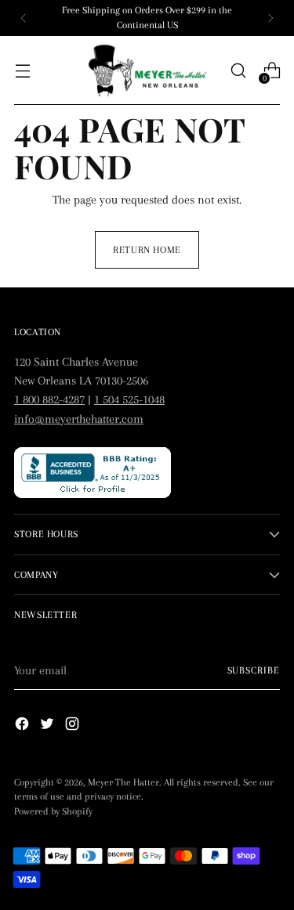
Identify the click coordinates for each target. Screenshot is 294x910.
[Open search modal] (238, 71)
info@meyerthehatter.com (78, 419)
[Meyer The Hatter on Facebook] (23, 726)
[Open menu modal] (22, 71)
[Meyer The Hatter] (147, 70)
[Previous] (23, 18)
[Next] (270, 18)
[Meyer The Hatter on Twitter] (48, 726)
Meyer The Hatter (123, 782)
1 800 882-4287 (49, 399)
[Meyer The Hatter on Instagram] (73, 726)
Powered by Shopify (53, 811)
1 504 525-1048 (129, 399)
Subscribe (253, 670)
